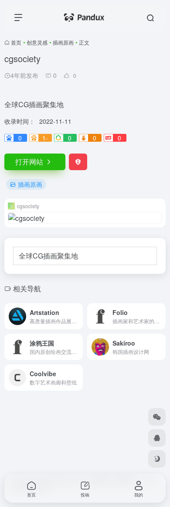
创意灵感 (37, 42)
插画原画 (63, 42)
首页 (16, 42)
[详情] (78, 316)
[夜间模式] (157, 459)
